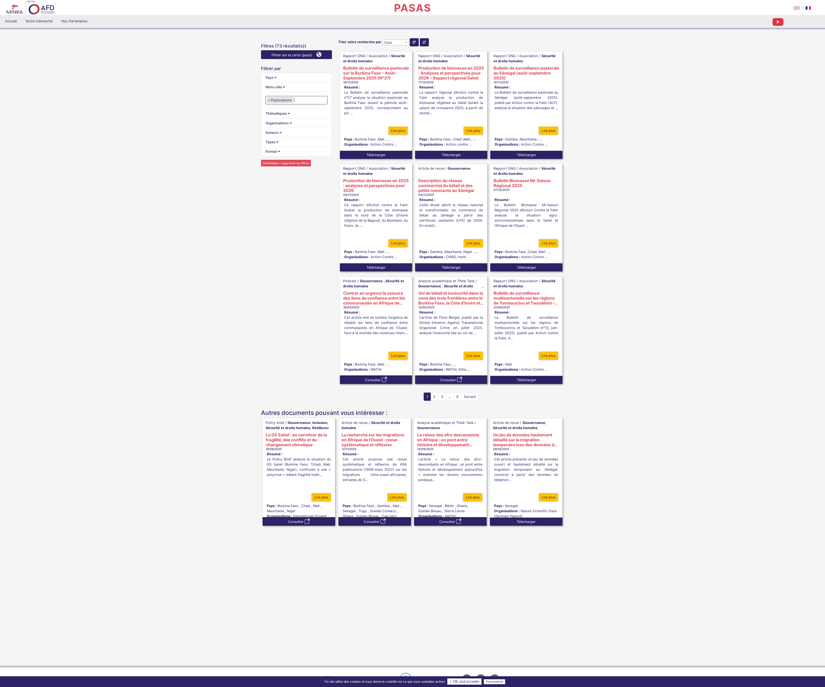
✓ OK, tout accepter (464, 681)
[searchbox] (295, 99)
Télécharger (376, 155)
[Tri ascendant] (414, 42)
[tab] (296, 77)
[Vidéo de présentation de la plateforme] (778, 24)
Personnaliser (494, 681)
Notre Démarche (39, 21)
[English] (796, 7)
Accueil (11, 21)
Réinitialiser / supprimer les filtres (286, 163)
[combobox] (296, 100)
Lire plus (398, 130)
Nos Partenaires (74, 21)
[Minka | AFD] (30, 8)
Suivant (470, 397)
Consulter (373, 380)
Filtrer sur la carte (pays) (292, 55)
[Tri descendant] (424, 42)
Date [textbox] (388, 42)
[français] (808, 7)
